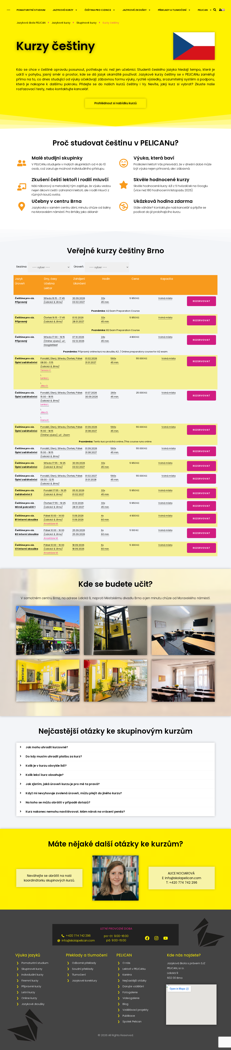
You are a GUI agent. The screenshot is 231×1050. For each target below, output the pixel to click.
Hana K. (44, 420)
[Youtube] (165, 938)
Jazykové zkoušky (134, 10)
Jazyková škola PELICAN (31, 23)
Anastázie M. (51, 523)
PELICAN (124, 955)
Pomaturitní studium (31, 10)
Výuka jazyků (27, 955)
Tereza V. (45, 370)
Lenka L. (44, 378)
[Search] (214, 9)
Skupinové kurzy (87, 23)
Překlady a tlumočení (172, 10)
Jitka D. (44, 385)
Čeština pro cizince (98, 10)
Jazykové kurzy (63, 10)
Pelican (203, 10)
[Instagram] (156, 938)
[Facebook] (147, 938)
